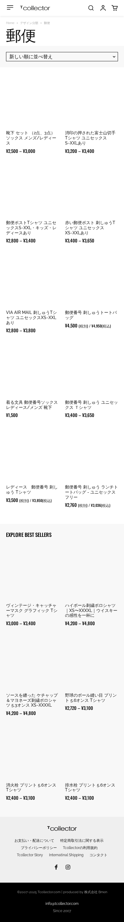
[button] (91, 8)
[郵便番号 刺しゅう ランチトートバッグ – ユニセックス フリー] (91, 454)
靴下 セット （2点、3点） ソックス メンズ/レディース (31, 137)
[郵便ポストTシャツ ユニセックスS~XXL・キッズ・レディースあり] (32, 189)
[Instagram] (68, 868)
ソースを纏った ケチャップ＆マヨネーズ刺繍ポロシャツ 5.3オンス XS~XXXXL (32, 700)
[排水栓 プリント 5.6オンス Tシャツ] (91, 752)
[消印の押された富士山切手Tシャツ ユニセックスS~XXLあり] (91, 99)
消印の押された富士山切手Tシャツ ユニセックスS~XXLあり (90, 137)
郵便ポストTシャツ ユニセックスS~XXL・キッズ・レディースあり (31, 227)
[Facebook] (56, 868)
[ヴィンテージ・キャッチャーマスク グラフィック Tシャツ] (32, 572)
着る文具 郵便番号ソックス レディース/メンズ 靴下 (34, 405)
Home (10, 23)
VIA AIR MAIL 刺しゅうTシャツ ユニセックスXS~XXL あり (31, 317)
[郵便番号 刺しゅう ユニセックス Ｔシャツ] (91, 369)
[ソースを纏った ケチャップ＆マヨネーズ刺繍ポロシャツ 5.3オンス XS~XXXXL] (32, 662)
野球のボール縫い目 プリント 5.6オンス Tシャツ (91, 698)
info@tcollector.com (62, 904)
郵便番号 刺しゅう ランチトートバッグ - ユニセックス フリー (91, 492)
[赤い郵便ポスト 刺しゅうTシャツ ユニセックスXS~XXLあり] (91, 189)
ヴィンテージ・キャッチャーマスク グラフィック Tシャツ (31, 610)
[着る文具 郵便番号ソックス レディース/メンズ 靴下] (32, 369)
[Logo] (35, 8)
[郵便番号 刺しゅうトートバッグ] (91, 279)
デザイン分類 (29, 23)
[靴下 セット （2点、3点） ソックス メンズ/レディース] (32, 99)
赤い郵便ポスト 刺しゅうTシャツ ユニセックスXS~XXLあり (90, 227)
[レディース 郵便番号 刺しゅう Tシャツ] (32, 454)
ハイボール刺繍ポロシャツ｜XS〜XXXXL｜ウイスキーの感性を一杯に (91, 610)
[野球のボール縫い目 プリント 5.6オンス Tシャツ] (91, 662)
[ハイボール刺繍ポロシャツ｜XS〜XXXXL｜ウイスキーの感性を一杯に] (91, 572)
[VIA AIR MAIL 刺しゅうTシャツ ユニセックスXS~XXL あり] (32, 279)
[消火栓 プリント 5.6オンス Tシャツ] (32, 752)
